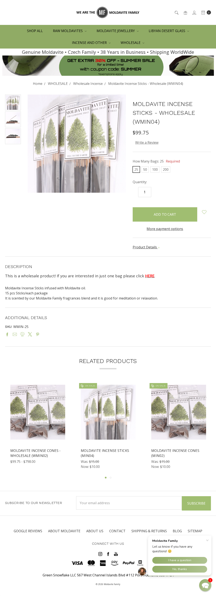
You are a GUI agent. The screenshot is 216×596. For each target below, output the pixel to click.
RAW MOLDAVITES (68, 30)
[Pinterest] (37, 334)
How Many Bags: (156, 161)
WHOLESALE (131, 42)
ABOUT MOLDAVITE (64, 531)
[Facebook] (7, 334)
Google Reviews (28, 531)
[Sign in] (194, 12)
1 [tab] (106, 477)
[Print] (22, 334)
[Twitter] (30, 334)
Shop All (35, 30)
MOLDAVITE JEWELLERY (116, 30)
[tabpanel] (38, 426)
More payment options (165, 228)
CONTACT (117, 531)
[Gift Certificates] (185, 12)
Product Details (145, 247)
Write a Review (146, 142)
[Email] (15, 334)
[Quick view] (62, 387)
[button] (205, 585)
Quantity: (140, 182)
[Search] (176, 12)
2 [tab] (110, 477)
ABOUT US (94, 531)
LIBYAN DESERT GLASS (167, 30)
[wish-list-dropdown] (204, 212)
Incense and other (90, 42)
